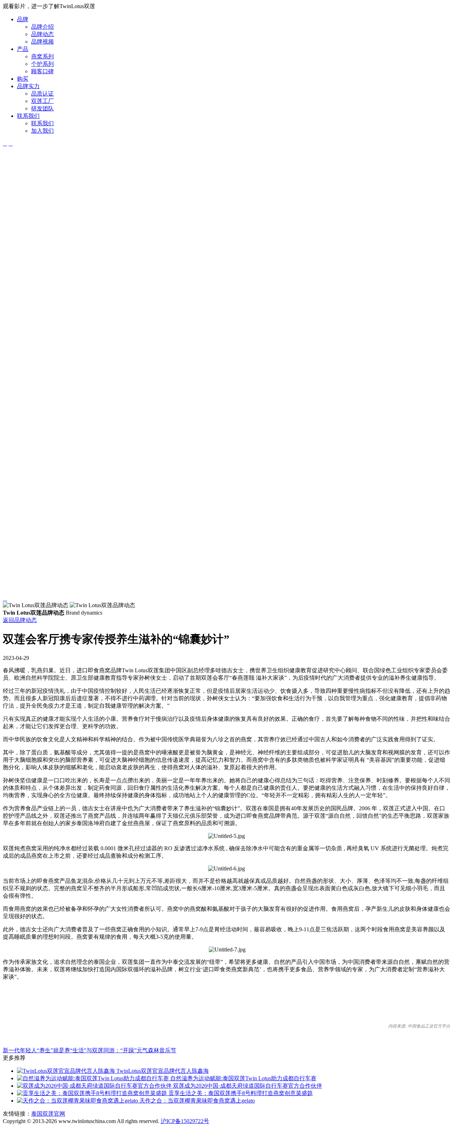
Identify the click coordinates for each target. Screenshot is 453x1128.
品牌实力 (28, 86)
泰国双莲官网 (48, 1114)
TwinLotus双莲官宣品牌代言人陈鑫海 (162, 1071)
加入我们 (42, 131)
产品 (22, 49)
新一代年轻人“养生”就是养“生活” (44, 1050)
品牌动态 (42, 34)
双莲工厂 (42, 101)
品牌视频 (42, 42)
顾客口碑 (42, 71)
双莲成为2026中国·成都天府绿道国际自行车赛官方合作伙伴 (247, 1086)
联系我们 (28, 116)
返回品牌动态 (20, 620)
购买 (22, 79)
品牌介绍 (42, 27)
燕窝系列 (42, 56)
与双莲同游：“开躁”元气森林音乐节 (131, 1050)
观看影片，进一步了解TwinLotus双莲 (49, 6)
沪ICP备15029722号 (185, 1121)
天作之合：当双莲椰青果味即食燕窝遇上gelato (196, 1101)
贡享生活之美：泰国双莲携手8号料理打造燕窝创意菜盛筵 (240, 1093)
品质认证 (42, 94)
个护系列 (42, 64)
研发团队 (42, 108)
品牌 (22, 19)
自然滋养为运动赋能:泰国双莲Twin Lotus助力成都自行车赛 (242, 1078)
